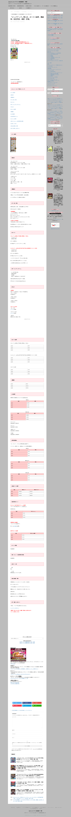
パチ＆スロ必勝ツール (51, 34)
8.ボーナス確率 (13, 109)
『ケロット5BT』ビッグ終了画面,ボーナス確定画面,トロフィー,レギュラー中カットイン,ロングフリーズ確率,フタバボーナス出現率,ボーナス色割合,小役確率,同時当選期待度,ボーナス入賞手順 (58, 170)
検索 (61, 125)
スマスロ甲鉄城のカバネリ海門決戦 (54, 53)
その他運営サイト (18, 807)
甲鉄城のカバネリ (50, 81)
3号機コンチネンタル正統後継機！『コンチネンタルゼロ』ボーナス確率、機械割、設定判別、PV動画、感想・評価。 (30, 790)
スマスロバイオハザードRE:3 (52, 50)
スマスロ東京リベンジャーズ (52, 59)
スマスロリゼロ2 (50, 70)
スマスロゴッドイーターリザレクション (54, 72)
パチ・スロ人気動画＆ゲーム (46, 6)
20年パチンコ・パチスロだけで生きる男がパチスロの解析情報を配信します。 (35, 812)
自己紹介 (41, 808)
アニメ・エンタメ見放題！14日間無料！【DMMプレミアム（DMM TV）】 (24, 668)
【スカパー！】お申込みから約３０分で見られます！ (21, 674)
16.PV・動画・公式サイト (15, 128)
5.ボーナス (12, 102)
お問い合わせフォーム (58, 219)
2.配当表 (12, 94)
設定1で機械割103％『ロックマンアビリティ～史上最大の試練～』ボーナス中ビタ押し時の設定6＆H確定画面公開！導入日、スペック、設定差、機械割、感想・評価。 (30, 766)
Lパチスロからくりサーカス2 (52, 49)
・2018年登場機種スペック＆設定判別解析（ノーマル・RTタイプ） (21, 710)
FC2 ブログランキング (55, 227)
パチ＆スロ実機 (50, 35)
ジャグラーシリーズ (51, 83)
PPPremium (13, 663)
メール (13, 733)
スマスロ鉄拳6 (50, 55)
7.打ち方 (12, 106)
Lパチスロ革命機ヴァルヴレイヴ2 (53, 57)
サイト (13, 737)
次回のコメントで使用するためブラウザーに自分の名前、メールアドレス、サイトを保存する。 (27, 743)
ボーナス (12, 309)
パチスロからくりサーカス (52, 82)
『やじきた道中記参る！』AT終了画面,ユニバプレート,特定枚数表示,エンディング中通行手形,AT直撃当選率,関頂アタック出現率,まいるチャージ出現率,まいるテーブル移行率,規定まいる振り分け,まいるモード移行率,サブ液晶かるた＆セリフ (58, 138)
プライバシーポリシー (51, 807)
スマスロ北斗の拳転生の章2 (52, 54)
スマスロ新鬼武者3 (51, 58)
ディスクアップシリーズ (52, 85)
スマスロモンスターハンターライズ (54, 69)
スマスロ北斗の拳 (50, 78)
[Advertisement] (27, 30)
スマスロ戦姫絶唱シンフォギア (53, 74)
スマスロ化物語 (50, 56)
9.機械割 (12, 111)
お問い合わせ (13, 807)
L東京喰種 (49, 68)
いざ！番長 (49, 62)
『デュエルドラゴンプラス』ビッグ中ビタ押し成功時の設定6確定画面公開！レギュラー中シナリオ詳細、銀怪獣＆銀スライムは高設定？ (30, 775)
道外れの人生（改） (55, 210)
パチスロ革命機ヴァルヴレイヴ (53, 80)
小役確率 (15, 526)
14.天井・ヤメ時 (13, 123)
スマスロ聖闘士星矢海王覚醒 (52, 73)
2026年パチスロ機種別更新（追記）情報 (27, 641)
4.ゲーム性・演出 (14, 99)
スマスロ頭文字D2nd (51, 71)
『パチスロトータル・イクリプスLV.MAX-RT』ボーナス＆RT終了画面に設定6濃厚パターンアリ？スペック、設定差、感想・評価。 (30, 759)
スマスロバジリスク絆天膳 (52, 77)
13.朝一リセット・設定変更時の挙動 (17, 121)
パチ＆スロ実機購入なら (35, 807)
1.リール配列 (13, 92)
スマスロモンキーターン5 (52, 79)
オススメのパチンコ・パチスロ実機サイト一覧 (19, 678)
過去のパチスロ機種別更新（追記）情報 (54, 17)
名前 (13, 730)
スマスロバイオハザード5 (52, 67)
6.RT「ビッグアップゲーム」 (16, 104)
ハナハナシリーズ (50, 84)
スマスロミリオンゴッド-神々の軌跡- (54, 48)
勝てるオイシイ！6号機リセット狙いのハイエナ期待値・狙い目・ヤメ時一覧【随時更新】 (55, 29)
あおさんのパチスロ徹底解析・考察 (17, 1)
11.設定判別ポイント (14, 116)
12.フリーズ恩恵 (13, 118)
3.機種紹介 (12, 97)
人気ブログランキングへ (55, 228)
